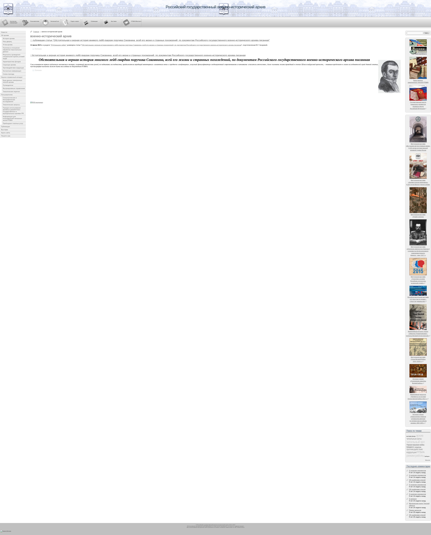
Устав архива (7, 45)
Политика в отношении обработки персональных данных (12, 49)
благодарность (410, 447)
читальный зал (415, 442)
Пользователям (34, 21)
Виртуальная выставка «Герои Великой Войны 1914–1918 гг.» (418, 359)
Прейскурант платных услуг (13, 123)
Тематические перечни (11, 91)
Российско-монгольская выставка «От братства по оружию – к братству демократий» (418, 299)
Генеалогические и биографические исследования (10, 99)
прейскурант (427, 456)
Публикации (94, 21)
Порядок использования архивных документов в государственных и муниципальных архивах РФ (13, 110)
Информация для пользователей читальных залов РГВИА (12, 118)
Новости (4, 32)
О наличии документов (417, 470)
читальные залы (414, 438)
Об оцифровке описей (417, 480)
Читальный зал (54, 21)
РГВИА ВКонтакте (136, 21)
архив (419, 435)
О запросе (413, 499)
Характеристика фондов (12, 61)
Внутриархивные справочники (14, 88)
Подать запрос (75, 21)
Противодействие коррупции (13, 68)
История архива (9, 38)
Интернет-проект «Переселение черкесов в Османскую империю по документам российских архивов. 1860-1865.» (418, 419)
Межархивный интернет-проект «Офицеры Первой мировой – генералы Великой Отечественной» (417, 333)
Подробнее (38, 49)
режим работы (415, 455)
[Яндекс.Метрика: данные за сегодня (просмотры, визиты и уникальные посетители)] (6, 531)
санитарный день (418, 447)
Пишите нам (5, 136)
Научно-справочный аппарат (11, 77)
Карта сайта (5, 133)
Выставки (114, 21)
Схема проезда (8, 74)
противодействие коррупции (414, 451)
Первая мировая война (415, 445)
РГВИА (420, 452)
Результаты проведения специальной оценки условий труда (13, 56)
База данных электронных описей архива (12, 81)
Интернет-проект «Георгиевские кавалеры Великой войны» (418, 381)
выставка (408, 436)
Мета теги (427, 460)
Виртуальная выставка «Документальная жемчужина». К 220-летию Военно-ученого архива (418, 182)
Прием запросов (415, 510)
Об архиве (5, 35)
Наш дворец (7, 41)
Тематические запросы (11, 105)
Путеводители (8, 85)
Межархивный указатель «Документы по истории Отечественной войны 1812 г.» (417, 397)
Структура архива (9, 65)
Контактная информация (13, 22)
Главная (36, 32)
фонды (413, 436)
